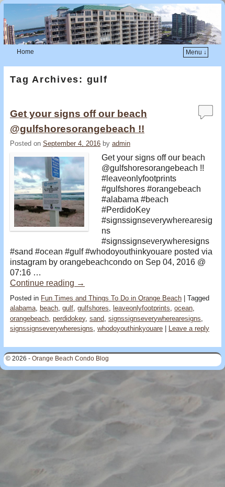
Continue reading (47, 283)
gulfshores (93, 308)
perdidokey (69, 318)
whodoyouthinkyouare (130, 328)
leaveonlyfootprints (141, 308)
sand (96, 318)
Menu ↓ (196, 52)
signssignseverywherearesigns (154, 318)
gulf (67, 308)
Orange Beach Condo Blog (70, 358)
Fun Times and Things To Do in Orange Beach (111, 298)
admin (121, 143)
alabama (23, 308)
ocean (183, 308)
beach (49, 308)
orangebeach (29, 318)
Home (25, 51)
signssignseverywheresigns (51, 328)
